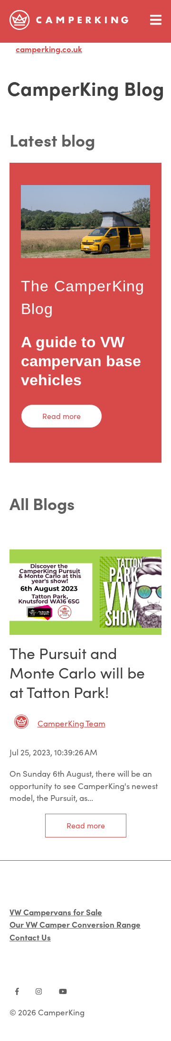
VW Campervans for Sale (56, 911)
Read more (61, 416)
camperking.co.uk (49, 48)
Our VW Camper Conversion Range (75, 924)
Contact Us (30, 936)
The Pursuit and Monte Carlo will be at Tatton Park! (77, 672)
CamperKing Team (71, 723)
